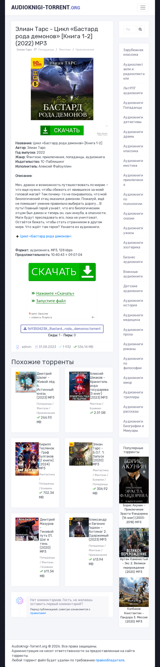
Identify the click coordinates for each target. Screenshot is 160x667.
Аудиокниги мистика (133, 163)
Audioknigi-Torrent (45, 7)
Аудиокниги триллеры (133, 394)
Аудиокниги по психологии (133, 199)
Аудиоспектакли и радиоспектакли (134, 71)
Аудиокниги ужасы (133, 230)
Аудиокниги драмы (133, 134)
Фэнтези (65, 49)
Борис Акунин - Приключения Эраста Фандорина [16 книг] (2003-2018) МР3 (134, 514)
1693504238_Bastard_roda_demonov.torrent (64, 329)
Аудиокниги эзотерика (133, 245)
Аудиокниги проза (133, 332)
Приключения (85, 49)
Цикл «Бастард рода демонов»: (46, 236)
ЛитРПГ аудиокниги (133, 90)
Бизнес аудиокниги (133, 259)
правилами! (38, 613)
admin (26, 347)
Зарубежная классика (133, 52)
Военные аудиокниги (133, 274)
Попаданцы (46, 49)
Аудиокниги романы (133, 346)
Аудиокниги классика (133, 148)
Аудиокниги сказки (133, 216)
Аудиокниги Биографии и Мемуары (133, 426)
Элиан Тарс (24, 49)
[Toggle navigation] (143, 7)
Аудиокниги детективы (133, 119)
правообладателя (110, 660)
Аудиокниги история (133, 303)
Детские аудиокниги (133, 288)
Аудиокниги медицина (133, 317)
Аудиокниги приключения (133, 180)
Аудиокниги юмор (133, 380)
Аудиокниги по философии (133, 363)
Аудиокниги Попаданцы (133, 105)
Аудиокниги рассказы (133, 409)
